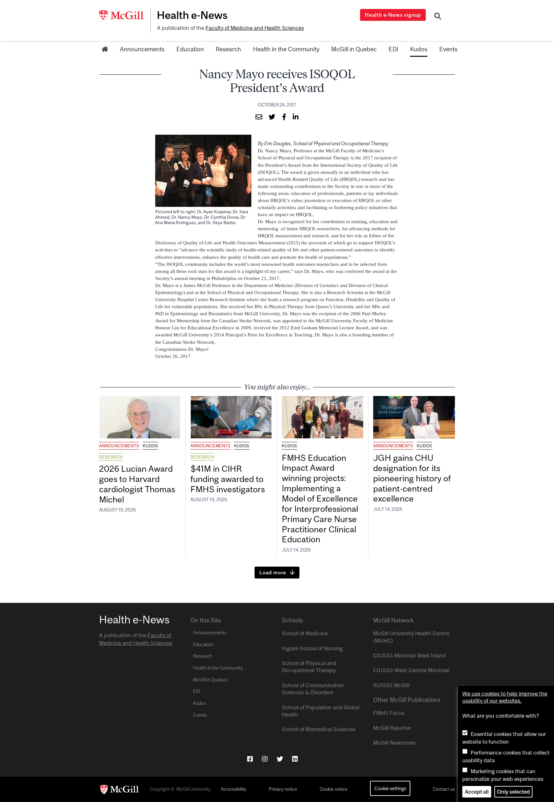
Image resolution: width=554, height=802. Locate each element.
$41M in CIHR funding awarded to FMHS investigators (228, 479)
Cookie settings (390, 788)
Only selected (513, 792)
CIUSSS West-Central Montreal (411, 670)
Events (448, 49)
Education (190, 49)
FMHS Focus (388, 713)
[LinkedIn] (295, 759)
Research (228, 49)
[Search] (438, 17)
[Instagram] (265, 759)
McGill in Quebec (354, 49)
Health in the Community (286, 49)
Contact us (444, 789)
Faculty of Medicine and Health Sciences (255, 28)
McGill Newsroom (394, 742)
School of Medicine (305, 633)
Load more (272, 572)
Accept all (477, 792)
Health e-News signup (393, 15)
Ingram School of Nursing (312, 648)
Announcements (142, 49)
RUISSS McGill (391, 685)
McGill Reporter (392, 728)
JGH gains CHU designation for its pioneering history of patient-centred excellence (412, 478)
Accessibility (233, 789)
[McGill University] (124, 15)
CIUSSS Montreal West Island (409, 655)
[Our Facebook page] (250, 759)
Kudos (418, 49)
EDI (393, 49)
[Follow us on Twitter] (280, 759)
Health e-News (192, 15)
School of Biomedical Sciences (319, 729)
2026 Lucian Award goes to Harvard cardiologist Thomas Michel (137, 484)
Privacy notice (283, 789)
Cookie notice (334, 789)
